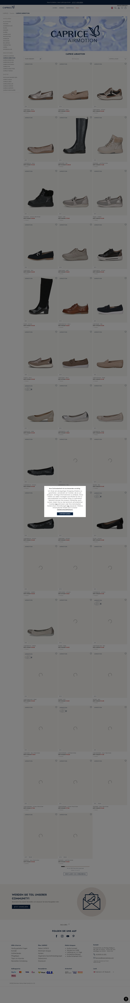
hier (56, 504)
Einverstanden (65, 514)
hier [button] (68, 506)
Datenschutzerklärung (65, 509)
